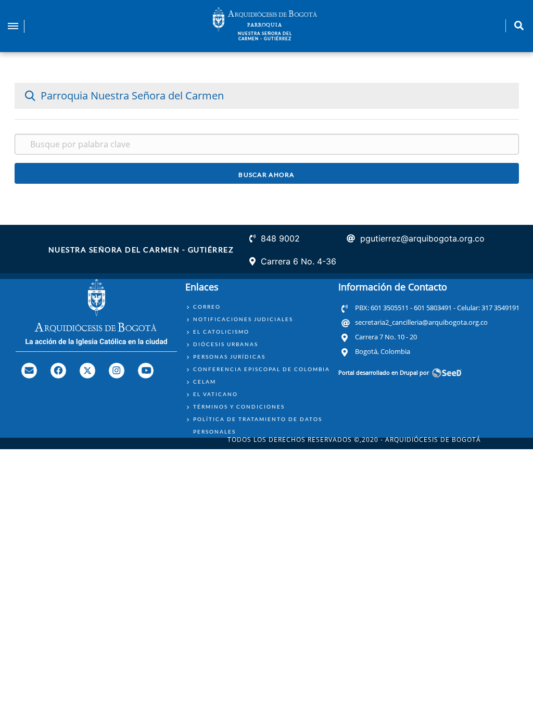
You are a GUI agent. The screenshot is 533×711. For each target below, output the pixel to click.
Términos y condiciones (239, 406)
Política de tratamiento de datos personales (257, 425)
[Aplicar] (267, 173)
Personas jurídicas (229, 356)
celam (204, 381)
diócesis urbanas (225, 344)
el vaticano (215, 394)
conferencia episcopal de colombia (261, 369)
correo (207, 306)
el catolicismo (221, 331)
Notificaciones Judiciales (243, 319)
